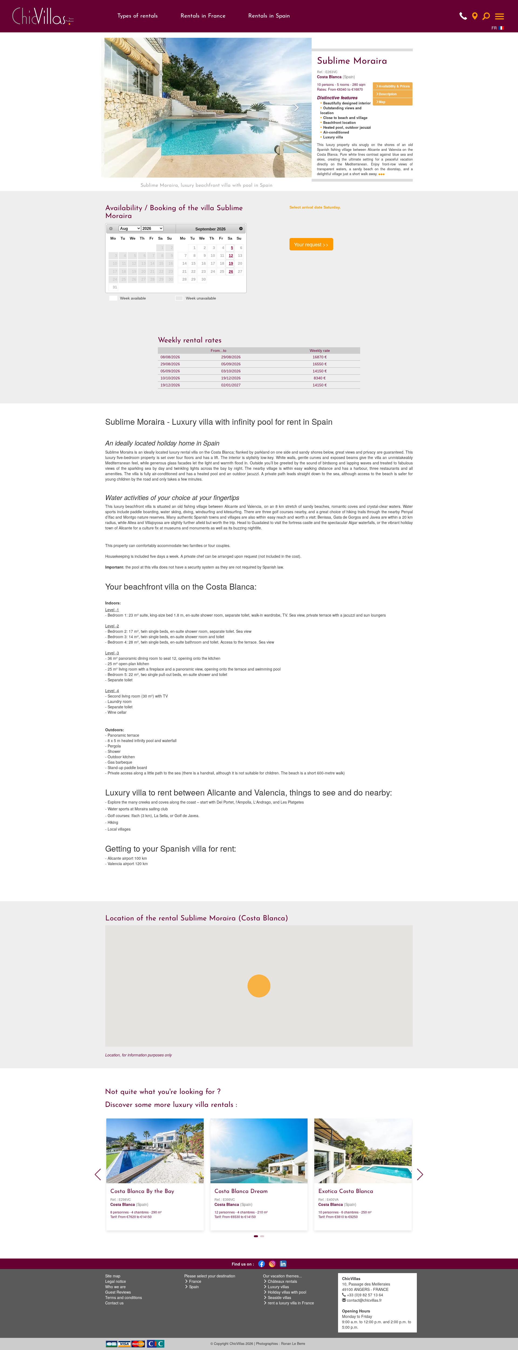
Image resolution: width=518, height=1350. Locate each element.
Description (388, 93)
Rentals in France (203, 16)
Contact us (114, 1302)
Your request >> (311, 244)
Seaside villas (279, 1297)
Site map (112, 1275)
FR (494, 27)
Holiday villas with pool (287, 1292)
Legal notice (115, 1281)
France (195, 1281)
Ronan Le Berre (293, 1343)
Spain (194, 1286)
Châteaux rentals (282, 1281)
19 (231, 263)
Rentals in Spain (269, 16)
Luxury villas (278, 1286)
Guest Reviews (118, 1292)
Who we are (115, 1286)
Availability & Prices (394, 86)
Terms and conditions (123, 1297)
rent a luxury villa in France (291, 1302)
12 (231, 255)
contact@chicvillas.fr (364, 1300)
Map (382, 101)
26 (231, 271)
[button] (117, 108)
